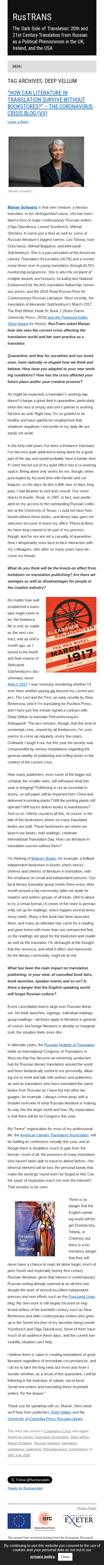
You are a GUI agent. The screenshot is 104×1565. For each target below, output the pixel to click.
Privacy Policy (86, 1508)
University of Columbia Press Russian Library (45, 1419)
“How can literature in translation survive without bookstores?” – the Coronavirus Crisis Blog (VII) (50, 102)
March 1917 (17, 684)
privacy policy (42, 1556)
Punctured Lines (81, 1296)
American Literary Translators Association (54, 1135)
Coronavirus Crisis (57, 1431)
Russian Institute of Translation (69, 1045)
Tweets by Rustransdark (25, 1488)
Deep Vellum (60, 1412)
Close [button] (65, 1557)
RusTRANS (32, 17)
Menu (17, 66)
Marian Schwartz (22, 207)
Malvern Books (43, 858)
